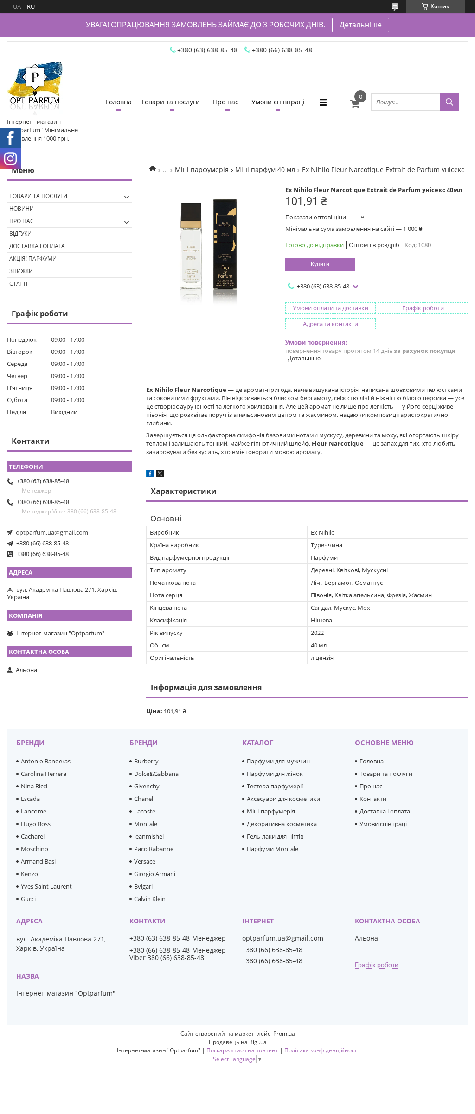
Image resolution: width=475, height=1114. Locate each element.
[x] (160, 475)
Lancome (33, 811)
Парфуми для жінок (275, 773)
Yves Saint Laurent (46, 886)
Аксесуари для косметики (283, 798)
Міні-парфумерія (271, 811)
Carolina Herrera (43, 773)
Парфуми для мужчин (278, 761)
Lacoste (144, 811)
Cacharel (33, 836)
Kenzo (29, 874)
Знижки (21, 271)
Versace (144, 861)
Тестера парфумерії (275, 786)
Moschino (34, 849)
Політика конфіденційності (321, 1050)
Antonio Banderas (46, 761)
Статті (18, 284)
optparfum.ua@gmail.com (52, 532)
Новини (21, 208)
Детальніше (361, 24)
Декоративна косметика (282, 823)
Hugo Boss (36, 823)
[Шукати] (449, 102)
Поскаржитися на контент (242, 1050)
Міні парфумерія (202, 169)
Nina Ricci (34, 786)
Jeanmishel (149, 836)
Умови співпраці (278, 101)
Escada (30, 798)
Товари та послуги (170, 101)
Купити (320, 264)
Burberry (146, 761)
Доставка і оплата (37, 246)
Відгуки (20, 233)
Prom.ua (284, 1033)
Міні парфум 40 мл (265, 169)
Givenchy (147, 786)
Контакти (372, 798)
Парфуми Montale (272, 849)
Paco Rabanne (153, 849)
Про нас (225, 101)
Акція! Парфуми (33, 258)
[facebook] (150, 475)
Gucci (28, 899)
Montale (145, 823)
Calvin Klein (150, 899)
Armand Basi (38, 861)
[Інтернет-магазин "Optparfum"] (35, 89)
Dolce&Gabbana (156, 773)
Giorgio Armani (154, 874)
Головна (119, 101)
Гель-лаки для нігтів (275, 836)
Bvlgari (143, 886)
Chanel (143, 798)
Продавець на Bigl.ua (238, 1042)
